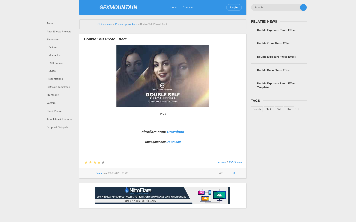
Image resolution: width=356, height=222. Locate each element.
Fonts (50, 23)
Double (257, 109)
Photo (269, 109)
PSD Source (56, 63)
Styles (52, 70)
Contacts (188, 7)
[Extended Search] (296, 7)
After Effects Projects (59, 31)
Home (173, 7)
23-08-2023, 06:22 (118, 173)
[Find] (303, 7)
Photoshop (53, 39)
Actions (53, 47)
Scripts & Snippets (57, 127)
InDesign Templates (58, 86)
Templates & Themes (59, 118)
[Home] (86, 24)
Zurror (99, 173)
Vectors (51, 102)
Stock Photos (54, 111)
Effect (289, 109)
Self (279, 109)
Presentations (55, 78)
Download (175, 132)
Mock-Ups (54, 55)
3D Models (53, 94)
